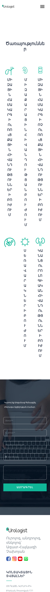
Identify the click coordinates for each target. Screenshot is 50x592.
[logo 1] (16, 528)
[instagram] (14, 559)
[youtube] (20, 559)
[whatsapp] (26, 559)
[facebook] (8, 559)
